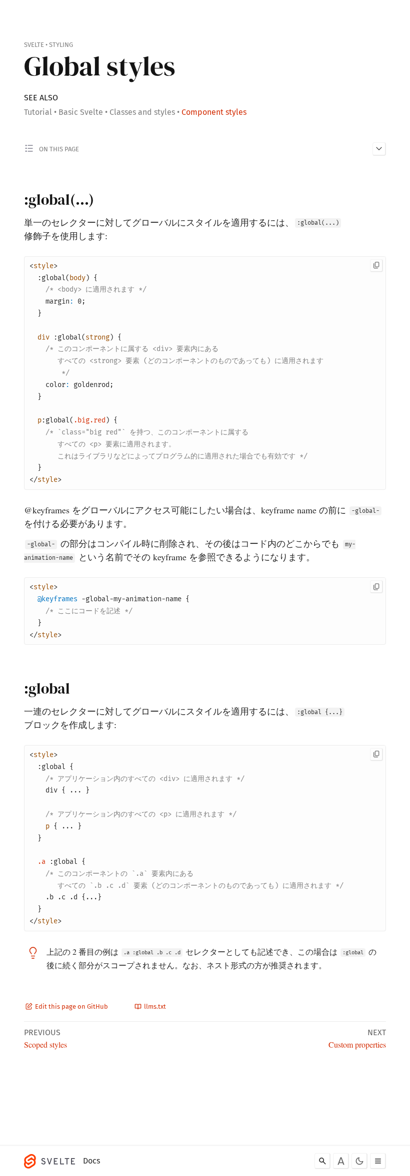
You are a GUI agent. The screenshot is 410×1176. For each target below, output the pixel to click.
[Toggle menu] (378, 1161)
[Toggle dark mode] (360, 1161)
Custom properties (357, 1044)
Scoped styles (45, 1044)
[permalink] (18, 200)
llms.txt (154, 1006)
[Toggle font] (341, 1161)
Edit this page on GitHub (71, 1006)
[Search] (322, 1161)
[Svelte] (52, 1161)
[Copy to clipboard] (376, 265)
